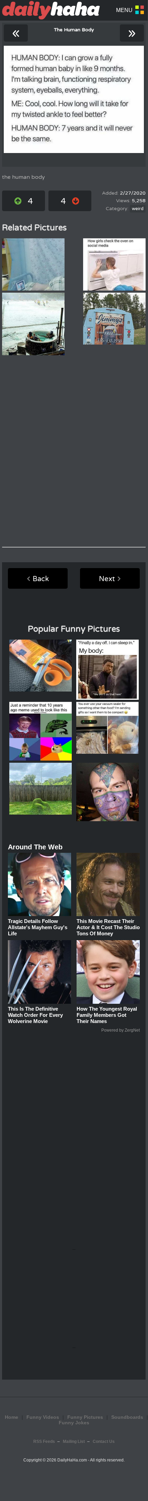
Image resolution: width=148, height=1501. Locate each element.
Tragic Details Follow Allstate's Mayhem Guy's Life (37, 927)
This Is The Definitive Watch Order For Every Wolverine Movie (35, 1015)
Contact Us (104, 1441)
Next (107, 579)
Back (41, 579)
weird (138, 208)
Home (11, 1417)
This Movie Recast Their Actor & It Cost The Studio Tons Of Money (108, 927)
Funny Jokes (74, 1422)
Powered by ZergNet (120, 1030)
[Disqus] (74, 451)
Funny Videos (42, 1417)
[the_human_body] (74, 99)
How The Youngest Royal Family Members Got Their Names (107, 1015)
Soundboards (127, 1417)
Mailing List (74, 1441)
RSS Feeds (44, 1441)
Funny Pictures (85, 1417)
